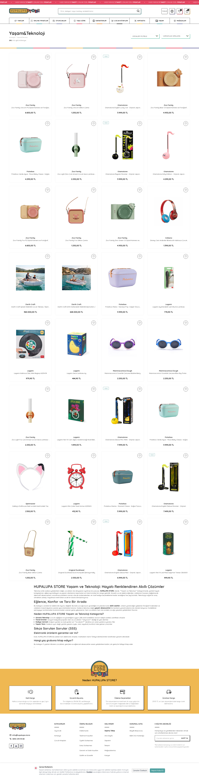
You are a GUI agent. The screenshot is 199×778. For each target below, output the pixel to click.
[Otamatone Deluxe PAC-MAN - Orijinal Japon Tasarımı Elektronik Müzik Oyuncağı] (122, 410)
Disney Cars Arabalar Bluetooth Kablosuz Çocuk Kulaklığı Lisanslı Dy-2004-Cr (168, 240)
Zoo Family (30, 105)
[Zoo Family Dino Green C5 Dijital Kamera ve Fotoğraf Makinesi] (122, 211)
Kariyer (107, 755)
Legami (168, 304)
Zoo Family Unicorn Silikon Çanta (76, 108)
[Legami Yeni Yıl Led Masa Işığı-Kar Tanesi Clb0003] (168, 543)
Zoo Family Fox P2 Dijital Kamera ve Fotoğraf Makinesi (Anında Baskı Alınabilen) (30, 240)
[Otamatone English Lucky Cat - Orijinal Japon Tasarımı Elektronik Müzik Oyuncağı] (122, 78)
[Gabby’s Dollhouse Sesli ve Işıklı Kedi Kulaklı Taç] (30, 477)
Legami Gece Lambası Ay (76, 373)
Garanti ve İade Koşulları (88, 750)
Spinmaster (30, 504)
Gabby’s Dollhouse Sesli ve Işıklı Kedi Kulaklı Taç (30, 506)
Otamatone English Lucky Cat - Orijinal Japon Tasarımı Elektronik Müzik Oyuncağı (122, 108)
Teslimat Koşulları (86, 736)
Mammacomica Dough (122, 371)
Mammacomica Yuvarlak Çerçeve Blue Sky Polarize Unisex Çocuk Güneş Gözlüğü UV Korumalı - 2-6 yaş (168, 373)
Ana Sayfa (109, 736)
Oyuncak (57, 731)
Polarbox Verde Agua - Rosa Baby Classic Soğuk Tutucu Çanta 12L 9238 (168, 440)
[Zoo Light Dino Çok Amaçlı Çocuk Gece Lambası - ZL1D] (76, 144)
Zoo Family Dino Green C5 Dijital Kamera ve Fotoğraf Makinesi (122, 240)
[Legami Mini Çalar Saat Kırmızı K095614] (76, 477)
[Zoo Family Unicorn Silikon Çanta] (76, 78)
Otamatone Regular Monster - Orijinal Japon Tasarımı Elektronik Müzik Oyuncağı (122, 174)
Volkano (168, 238)
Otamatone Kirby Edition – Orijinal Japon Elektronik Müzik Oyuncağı (168, 174)
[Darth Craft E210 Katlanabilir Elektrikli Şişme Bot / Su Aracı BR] (76, 277)
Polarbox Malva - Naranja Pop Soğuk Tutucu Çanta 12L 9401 (122, 307)
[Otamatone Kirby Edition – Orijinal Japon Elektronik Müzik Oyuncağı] (168, 144)
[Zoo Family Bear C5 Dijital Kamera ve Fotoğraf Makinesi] (168, 78)
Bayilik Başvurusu (136, 731)
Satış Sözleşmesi (85, 745)
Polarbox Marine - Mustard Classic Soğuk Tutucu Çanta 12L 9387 (122, 506)
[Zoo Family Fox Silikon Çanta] (76, 211)
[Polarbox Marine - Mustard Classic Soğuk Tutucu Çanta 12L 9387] (122, 477)
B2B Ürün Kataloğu (137, 736)
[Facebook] (11, 746)
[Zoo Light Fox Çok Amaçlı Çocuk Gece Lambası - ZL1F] (30, 410)
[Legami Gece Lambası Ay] (76, 344)
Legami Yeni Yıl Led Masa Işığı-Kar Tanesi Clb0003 (168, 573)
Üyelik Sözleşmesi (86, 740)
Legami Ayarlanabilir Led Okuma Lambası (169, 307)
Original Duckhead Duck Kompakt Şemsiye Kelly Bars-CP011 (76, 573)
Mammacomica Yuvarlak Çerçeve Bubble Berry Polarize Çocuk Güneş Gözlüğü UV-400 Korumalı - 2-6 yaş (122, 373)
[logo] (24, 11)
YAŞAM (161, 21)
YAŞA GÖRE (81, 21)
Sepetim (108, 740)
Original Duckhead (76, 570)
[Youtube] (16, 746)
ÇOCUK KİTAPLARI (121, 21)
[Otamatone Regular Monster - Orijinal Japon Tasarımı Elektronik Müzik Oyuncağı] (122, 144)
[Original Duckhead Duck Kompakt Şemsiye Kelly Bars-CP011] (76, 543)
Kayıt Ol (184, 738)
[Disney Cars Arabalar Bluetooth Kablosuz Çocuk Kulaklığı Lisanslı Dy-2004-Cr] (168, 211)
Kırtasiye (57, 736)
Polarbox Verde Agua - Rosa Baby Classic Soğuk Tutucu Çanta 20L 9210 (30, 174)
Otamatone (122, 105)
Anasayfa (12, 37)
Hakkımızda (83, 731)
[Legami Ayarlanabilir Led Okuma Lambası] (168, 277)
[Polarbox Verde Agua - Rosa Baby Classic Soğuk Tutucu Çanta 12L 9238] (168, 410)
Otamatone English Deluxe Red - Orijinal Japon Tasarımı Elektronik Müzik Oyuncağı (123, 573)
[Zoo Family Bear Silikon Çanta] (30, 543)
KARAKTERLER (101, 21)
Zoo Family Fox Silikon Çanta (76, 240)
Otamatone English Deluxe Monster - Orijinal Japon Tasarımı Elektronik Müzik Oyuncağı (169, 506)
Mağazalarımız (110, 750)
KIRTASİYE (141, 21)
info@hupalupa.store (21, 735)
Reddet (89, 772)
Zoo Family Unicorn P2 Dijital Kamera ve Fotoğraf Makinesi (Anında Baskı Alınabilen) (30, 108)
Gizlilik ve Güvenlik (86, 755)
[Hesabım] (172, 11)
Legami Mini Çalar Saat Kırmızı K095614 (76, 506)
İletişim (107, 745)
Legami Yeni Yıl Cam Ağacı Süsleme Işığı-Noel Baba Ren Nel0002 (76, 440)
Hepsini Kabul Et (157, 770)
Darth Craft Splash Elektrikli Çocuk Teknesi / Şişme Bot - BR (30, 307)
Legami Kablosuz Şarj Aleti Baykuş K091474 (30, 373)
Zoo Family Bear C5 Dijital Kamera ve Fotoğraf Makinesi (169, 108)
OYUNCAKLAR (61, 21)
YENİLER (21, 21)
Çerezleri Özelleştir (140, 770)
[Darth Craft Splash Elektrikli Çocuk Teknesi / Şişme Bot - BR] (30, 277)
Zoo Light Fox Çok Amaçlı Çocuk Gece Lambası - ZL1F (30, 440)
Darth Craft (30, 304)
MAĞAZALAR (181, 21)
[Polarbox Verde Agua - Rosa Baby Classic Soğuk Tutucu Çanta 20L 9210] (30, 144)
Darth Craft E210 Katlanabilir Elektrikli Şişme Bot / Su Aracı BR (76, 307)
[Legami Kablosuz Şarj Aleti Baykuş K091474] (30, 344)
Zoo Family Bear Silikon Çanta (30, 573)
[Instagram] (21, 746)
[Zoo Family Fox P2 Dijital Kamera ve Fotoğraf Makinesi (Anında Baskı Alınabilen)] (30, 211)
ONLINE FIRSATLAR (41, 21)
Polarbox (30, 171)
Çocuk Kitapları (60, 740)
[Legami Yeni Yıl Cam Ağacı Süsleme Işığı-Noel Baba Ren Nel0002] (76, 410)
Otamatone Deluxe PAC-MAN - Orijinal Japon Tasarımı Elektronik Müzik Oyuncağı (122, 440)
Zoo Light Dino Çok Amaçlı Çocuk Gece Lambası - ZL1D (76, 174)
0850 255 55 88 (18, 739)
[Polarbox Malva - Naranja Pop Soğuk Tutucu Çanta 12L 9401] (122, 277)
